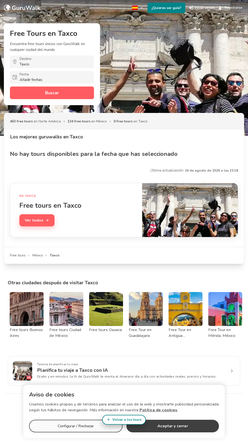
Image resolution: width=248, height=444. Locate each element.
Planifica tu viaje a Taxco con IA (72, 370)
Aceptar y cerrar (172, 426)
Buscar (52, 93)
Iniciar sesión (205, 7)
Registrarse (233, 7)
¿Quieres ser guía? (166, 8)
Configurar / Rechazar (76, 426)
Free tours (18, 255)
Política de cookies (159, 410)
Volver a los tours (126, 419)
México (37, 255)
